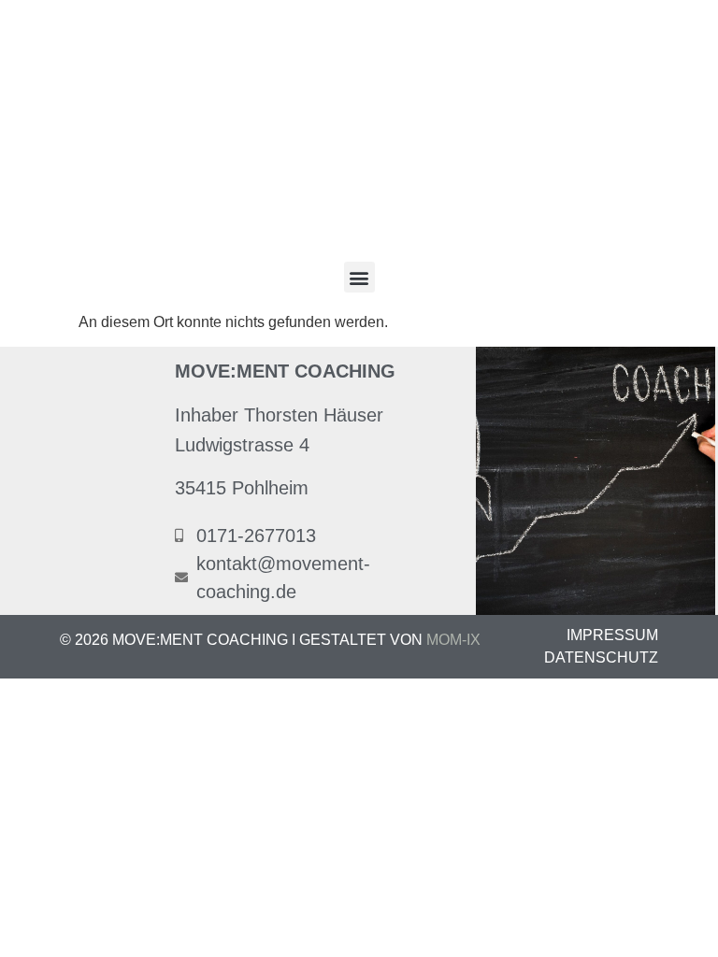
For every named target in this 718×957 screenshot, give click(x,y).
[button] (359, 277)
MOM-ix (453, 640)
